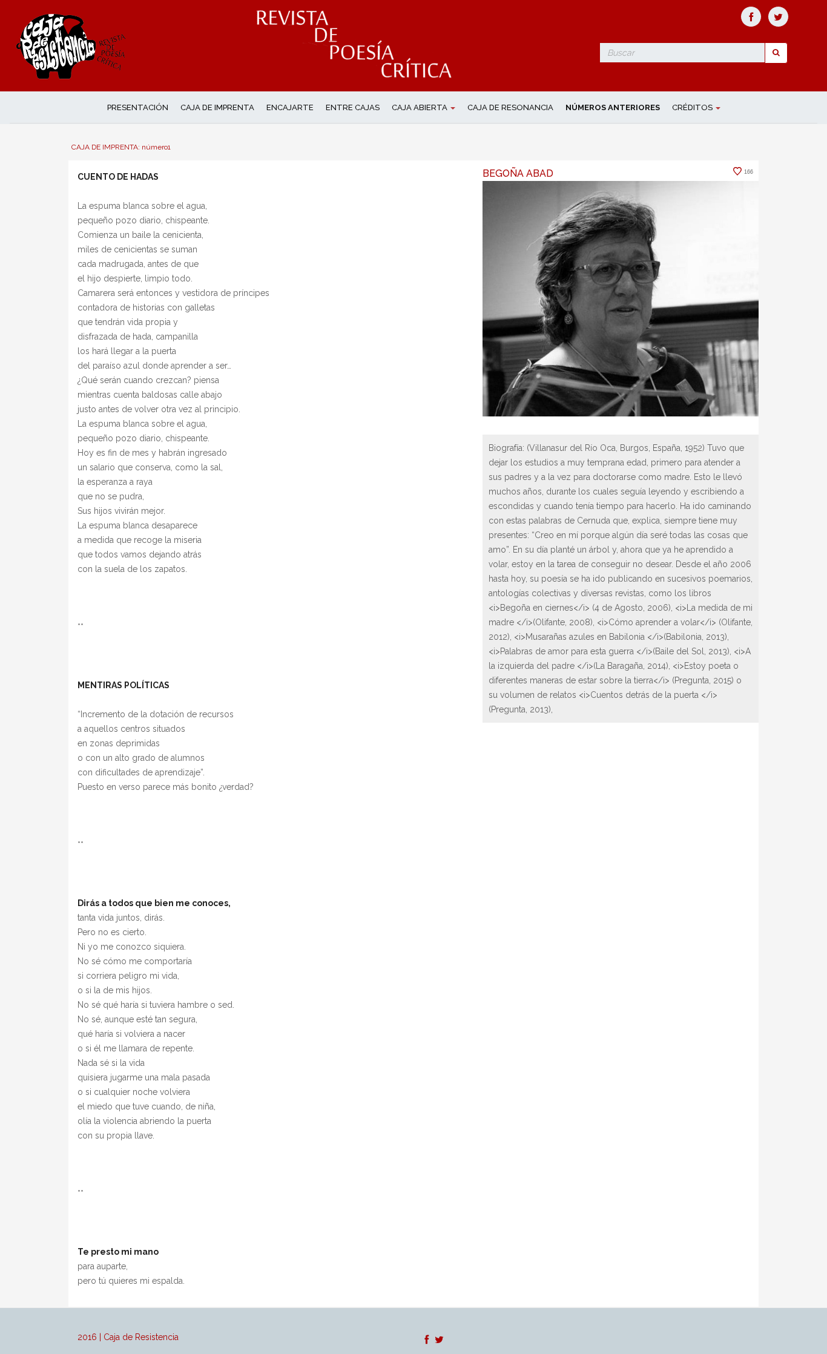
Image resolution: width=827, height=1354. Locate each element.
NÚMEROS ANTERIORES (612, 107)
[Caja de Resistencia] (72, 45)
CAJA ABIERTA (420, 107)
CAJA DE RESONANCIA (510, 107)
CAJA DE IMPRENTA (217, 107)
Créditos (693, 107)
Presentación (137, 107)
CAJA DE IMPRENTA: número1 (121, 147)
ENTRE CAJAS (353, 107)
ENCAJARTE (290, 107)
